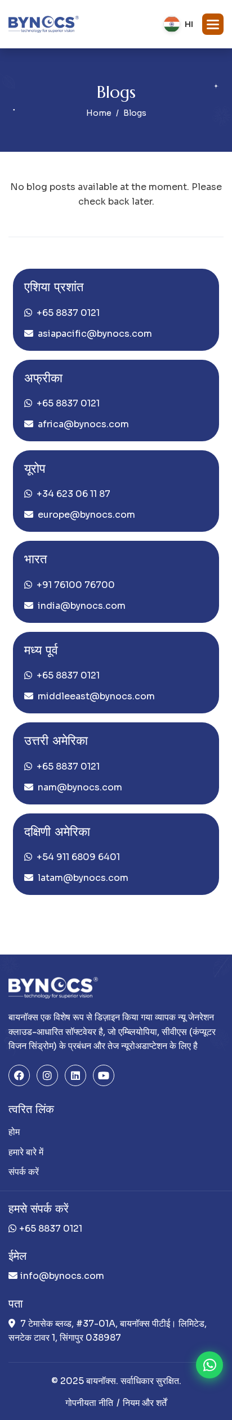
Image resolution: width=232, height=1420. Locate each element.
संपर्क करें (23, 1172)
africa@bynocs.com (83, 424)
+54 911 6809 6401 (78, 857)
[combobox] (178, 24)
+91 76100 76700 (76, 585)
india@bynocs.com (82, 606)
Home (98, 113)
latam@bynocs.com (83, 878)
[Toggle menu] (213, 24)
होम (14, 1132)
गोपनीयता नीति (89, 1403)
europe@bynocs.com (86, 515)
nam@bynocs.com (80, 787)
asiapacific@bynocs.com (95, 334)
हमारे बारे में (25, 1152)
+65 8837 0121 (68, 313)
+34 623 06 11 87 (73, 494)
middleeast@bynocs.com (96, 696)
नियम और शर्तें (145, 1403)
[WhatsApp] (209, 1364)
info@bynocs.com (62, 1276)
